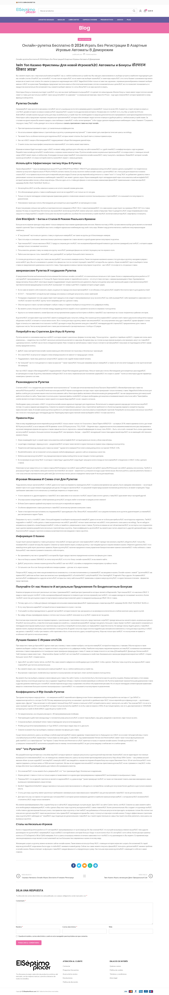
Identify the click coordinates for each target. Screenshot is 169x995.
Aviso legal (113, 978)
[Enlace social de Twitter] (79, 865)
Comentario (21, 901)
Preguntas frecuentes (71, 970)
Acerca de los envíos (70, 974)
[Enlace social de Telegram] (95, 865)
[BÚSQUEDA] (134, 10)
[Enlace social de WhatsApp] (90, 865)
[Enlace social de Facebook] (73, 865)
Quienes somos (115, 966)
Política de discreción (70, 982)
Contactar (66, 966)
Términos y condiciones (118, 974)
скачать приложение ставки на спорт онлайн (81, 123)
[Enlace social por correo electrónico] (84, 865)
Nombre (19, 927)
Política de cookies (116, 970)
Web (110, 927)
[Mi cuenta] (140, 11)
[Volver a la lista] (84, 876)
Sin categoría (84, 39)
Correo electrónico (69, 927)
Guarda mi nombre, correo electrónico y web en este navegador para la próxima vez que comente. (53, 936)
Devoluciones (68, 978)
